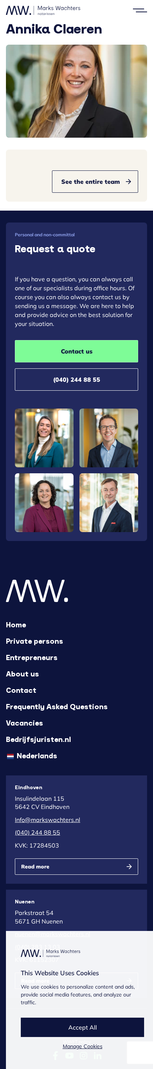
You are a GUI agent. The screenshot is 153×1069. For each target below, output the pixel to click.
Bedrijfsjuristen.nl (38, 738)
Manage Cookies (82, 1046)
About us (22, 673)
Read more (35, 866)
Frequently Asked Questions (57, 706)
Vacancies (24, 722)
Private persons (34, 640)
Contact (21, 689)
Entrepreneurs (32, 657)
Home (16, 624)
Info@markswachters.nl (47, 819)
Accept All (82, 1027)
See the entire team (90, 181)
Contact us (76, 351)
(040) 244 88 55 (76, 379)
